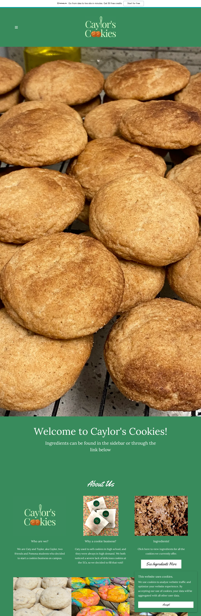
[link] (100, 27)
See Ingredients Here (161, 564)
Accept (165, 605)
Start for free (133, 3)
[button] (16, 27)
